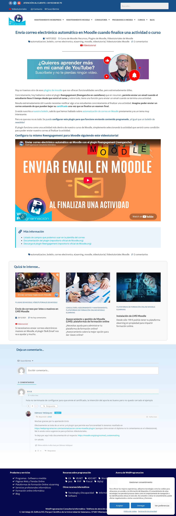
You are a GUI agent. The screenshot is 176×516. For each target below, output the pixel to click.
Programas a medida (122, 20)
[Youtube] (19, 3)
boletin (50, 41)
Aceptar (119, 505)
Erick (50, 417)
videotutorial (99, 41)
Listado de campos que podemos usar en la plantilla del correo (54, 237)
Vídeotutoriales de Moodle (120, 38)
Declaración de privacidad (147, 511)
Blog (152, 20)
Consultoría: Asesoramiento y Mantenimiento (86, 307)
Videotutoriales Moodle (118, 41)
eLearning (78, 41)
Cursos (141, 20)
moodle (88, 41)
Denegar (141, 505)
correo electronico (64, 41)
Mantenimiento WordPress (47, 20)
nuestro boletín (40, 111)
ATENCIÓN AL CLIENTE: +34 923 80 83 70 (42, 3)
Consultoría (101, 20)
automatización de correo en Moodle (100, 111)
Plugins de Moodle (97, 38)
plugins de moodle (53, 90)
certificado (62, 106)
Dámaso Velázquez (43, 413)
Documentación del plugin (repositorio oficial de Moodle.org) (53, 240)
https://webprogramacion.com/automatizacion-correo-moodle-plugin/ (65, 428)
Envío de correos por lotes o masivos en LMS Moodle (36, 310)
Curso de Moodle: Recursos (74, 38)
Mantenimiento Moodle (78, 20)
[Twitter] (15, 3)
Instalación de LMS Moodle (131, 315)
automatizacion (38, 41)
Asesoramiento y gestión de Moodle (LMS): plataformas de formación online (87, 320)
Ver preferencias (162, 505)
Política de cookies (130, 511)
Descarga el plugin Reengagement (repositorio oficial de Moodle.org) (57, 243)
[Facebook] (10, 3)
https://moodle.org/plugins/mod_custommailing (98, 435)
